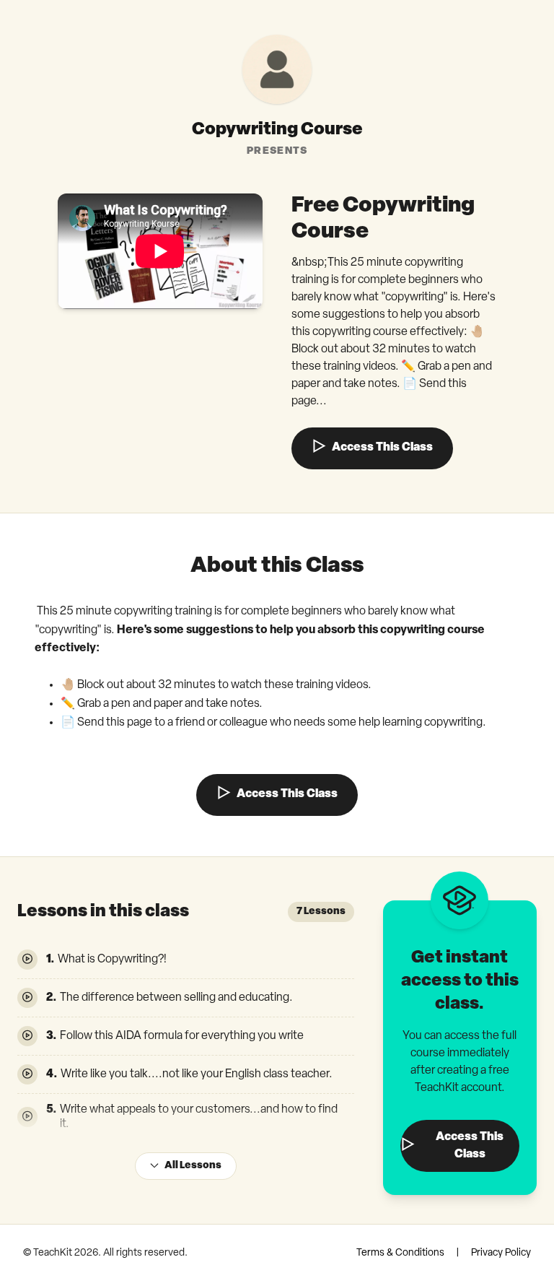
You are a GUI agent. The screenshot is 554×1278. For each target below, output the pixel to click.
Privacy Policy (501, 1253)
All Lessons (192, 1165)
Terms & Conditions (400, 1253)
